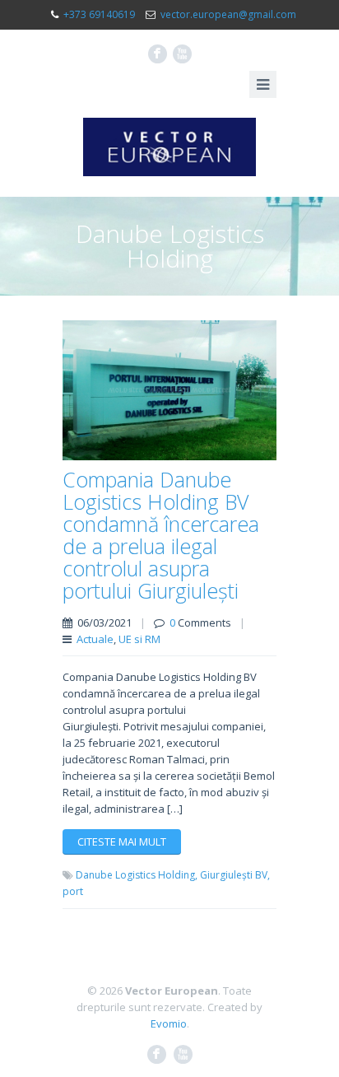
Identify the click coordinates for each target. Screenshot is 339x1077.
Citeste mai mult (121, 841)
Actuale (95, 639)
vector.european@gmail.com (228, 14)
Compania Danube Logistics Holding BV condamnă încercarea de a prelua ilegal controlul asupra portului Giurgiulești (161, 534)
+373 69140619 (99, 14)
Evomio (169, 1023)
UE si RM (139, 639)
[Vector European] (169, 147)
